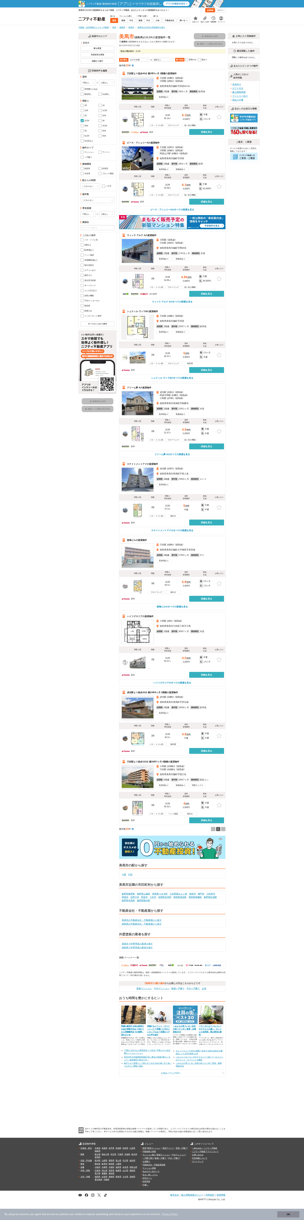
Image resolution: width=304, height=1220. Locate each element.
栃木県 (134, 1154)
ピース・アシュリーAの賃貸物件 (143, 142)
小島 (124, 874)
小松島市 (210, 894)
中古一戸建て (193, 988)
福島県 (97, 1151)
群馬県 (97, 1157)
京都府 (111, 1167)
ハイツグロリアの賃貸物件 (140, 616)
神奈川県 (105, 1154)
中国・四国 (85, 1170)
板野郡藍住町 (143, 900)
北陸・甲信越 (86, 1160)
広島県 (97, 1170)
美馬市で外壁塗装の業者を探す (137, 943)
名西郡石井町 (164, 897)
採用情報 (221, 1195)
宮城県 (118, 1148)
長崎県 (111, 1177)
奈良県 (125, 1167)
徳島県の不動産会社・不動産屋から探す (142, 924)
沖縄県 (106, 1179)
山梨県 (104, 1160)
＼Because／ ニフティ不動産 (204, 1148)
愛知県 (97, 1164)
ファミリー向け (240, 96)
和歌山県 (133, 1167)
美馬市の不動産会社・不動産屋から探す (142, 920)
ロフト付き (237, 88)
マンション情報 (149, 1168)
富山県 (118, 1160)
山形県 (132, 1148)
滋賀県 (118, 1167)
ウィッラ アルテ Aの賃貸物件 (141, 235)
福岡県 (97, 1177)
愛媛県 (104, 1173)
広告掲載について (199, 1158)
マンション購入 (149, 1155)
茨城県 (127, 1154)
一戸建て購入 (148, 1158)
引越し (145, 1185)
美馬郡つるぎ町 (160, 894)
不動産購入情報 (149, 1151)
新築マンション (144, 988)
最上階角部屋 (239, 92)
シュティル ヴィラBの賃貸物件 (142, 311)
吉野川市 (134, 897)
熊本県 (118, 1177)
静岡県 (111, 1164)
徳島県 (132, 1170)
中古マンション (161, 988)
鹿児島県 (98, 1179)
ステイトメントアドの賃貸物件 (142, 464)
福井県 (132, 1160)
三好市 (153, 897)
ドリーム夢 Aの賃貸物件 (139, 387)
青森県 (104, 1148)
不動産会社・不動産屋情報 (153, 1165)
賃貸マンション (154, 1148)
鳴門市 (201, 894)
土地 (204, 988)
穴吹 (130, 874)
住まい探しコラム (150, 1175)
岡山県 (104, 1170)
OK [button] (288, 1214)
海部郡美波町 (180, 897)
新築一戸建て (178, 988)
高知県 (111, 1173)
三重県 (118, 1164)
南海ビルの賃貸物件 (137, 540)
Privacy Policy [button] (170, 1214)
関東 (82, 1154)
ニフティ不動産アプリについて (205, 1151)
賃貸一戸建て (181, 1148)
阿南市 (125, 897)
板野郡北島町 (128, 900)
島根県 (118, 1170)
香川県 (97, 1173)
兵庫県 (104, 1167)
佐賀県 (104, 1177)
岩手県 (111, 1148)
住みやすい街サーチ (151, 1171)
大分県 (125, 1177)
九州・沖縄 (85, 1177)
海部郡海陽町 (195, 897)
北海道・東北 (86, 1148)
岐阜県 (104, 1164)
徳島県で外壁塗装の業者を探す (137, 947)
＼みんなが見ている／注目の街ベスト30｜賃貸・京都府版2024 (184, 1029)
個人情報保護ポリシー (192, 1195)
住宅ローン (147, 1178)
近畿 (82, 1167)
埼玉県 (113, 1154)
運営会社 (174, 1195)
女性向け (236, 84)
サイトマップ (197, 1161)
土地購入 (146, 1161)
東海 (82, 1164)
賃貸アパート (168, 1148)
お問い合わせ (197, 1155)
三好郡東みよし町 (178, 894)
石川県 (125, 1160)
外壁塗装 (146, 1181)
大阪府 (97, 1167)
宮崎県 (132, 1177)
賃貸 (144, 1148)
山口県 (125, 1170)
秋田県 (125, 1148)
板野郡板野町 (128, 894)
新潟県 (97, 1160)
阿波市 (144, 897)
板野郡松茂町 (210, 897)
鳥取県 (111, 1170)
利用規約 (210, 1195)
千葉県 (120, 1154)
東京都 (97, 1154)
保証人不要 (237, 100)
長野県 (111, 1160)
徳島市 (192, 894)
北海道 (97, 1148)
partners (64, 1214)
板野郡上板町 (143, 894)
